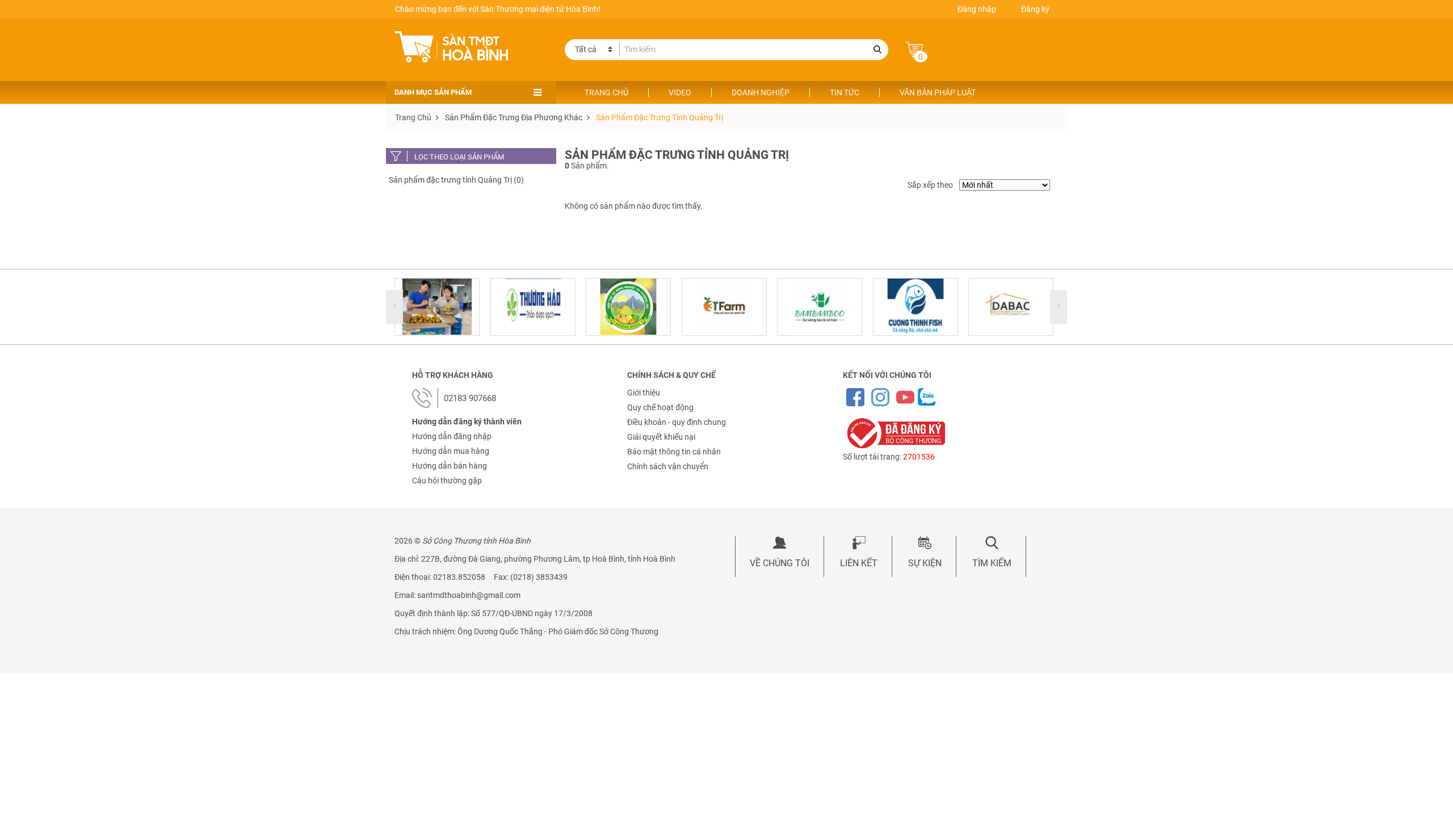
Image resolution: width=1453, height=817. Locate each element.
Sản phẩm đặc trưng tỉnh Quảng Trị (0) (456, 179)
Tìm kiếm (991, 563)
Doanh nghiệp (761, 92)
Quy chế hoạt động (660, 407)
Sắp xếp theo (930, 184)
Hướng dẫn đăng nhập (452, 436)
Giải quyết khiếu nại (661, 436)
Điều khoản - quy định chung (676, 422)
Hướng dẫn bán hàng (449, 465)
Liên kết (858, 563)
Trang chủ (606, 92)
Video (680, 92)
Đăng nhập (977, 9)
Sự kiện (925, 563)
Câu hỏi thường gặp (447, 480)
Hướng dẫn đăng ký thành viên (467, 421)
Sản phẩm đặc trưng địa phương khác (513, 117)
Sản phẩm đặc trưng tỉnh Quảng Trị (659, 117)
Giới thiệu (643, 392)
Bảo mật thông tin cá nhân (674, 451)
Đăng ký (1035, 9)
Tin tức (844, 92)
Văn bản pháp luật (938, 92)
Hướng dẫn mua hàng (450, 451)
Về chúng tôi (779, 563)
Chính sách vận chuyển (667, 466)
